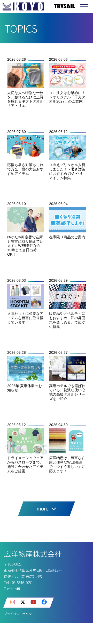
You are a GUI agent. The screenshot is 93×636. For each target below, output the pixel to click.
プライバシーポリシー (19, 613)
